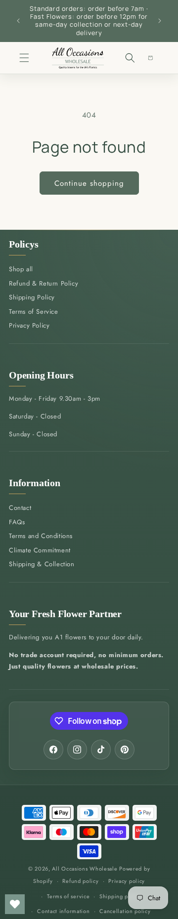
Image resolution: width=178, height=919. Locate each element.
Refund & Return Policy (43, 283)
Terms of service (68, 896)
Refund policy (80, 881)
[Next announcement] (160, 21)
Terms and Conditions (41, 536)
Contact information (63, 911)
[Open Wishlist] (15, 904)
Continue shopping (89, 183)
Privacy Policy (29, 325)
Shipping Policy (32, 297)
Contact (20, 507)
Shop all (21, 269)
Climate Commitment (40, 550)
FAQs (17, 522)
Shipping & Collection (42, 564)
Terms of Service (33, 311)
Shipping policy (120, 896)
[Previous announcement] (18, 21)
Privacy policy (126, 881)
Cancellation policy (124, 911)
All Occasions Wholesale (84, 869)
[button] (24, 57)
